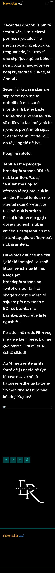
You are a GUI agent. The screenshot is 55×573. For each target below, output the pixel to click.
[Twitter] (13, 460)
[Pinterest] (20, 460)
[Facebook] (6, 460)
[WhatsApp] (27, 460)
